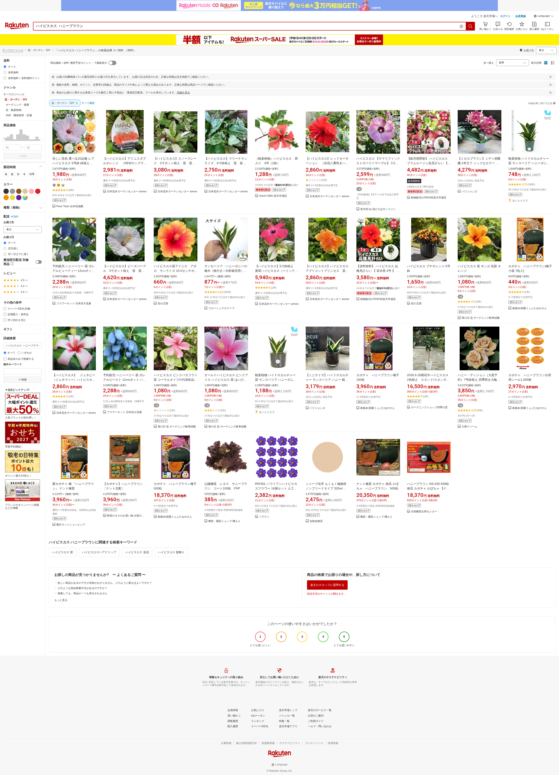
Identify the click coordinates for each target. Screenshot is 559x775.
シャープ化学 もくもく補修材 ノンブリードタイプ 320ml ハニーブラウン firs (326, 488)
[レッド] (37, 191)
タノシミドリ (520, 200)
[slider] (3, 140)
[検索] (470, 26)
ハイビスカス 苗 (62, 552)
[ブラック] (6, 191)
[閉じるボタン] (550, 76)
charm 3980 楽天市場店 (273, 196)
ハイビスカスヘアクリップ (99, 552)
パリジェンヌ (469, 191)
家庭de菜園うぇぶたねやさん (529, 308)
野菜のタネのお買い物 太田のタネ (127, 515)
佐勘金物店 (316, 521)
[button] (544, 16)
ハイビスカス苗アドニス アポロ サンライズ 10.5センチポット (175, 270)
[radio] (4, 66)
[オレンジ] (6, 197)
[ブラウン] (18, 191)
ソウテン (264, 516)
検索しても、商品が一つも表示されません (82, 593)
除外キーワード (12, 364)
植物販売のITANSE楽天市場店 (428, 197)
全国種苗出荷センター (424, 511)
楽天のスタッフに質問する (327, 585)
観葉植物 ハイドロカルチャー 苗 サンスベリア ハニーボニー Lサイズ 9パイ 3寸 (276, 379)
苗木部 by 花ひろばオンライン (378, 209)
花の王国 (163, 303)
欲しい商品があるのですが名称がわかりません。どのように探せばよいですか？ (105, 582)
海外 (16, 216)
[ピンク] (31, 191)
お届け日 (8, 237)
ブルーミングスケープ (221, 308)
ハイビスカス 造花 (137, 552)
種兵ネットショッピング (70, 524)
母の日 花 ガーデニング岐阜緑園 (481, 318)
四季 (32, 174)
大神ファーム (469, 426)
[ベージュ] (25, 191)
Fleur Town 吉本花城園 (69, 206)
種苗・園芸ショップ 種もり (224, 521)
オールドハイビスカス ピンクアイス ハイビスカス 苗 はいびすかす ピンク (226, 379)
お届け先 (8, 222)
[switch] (39, 262)
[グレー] (12, 191)
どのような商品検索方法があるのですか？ (82, 588)
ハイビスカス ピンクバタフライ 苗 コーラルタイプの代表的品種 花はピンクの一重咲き (175, 379)
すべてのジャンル (12, 50)
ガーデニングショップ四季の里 (429, 407)
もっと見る (60, 600)
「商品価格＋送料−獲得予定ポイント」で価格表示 (77, 62)
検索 (24, 156)
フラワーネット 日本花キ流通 (73, 303)
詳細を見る (183, 92)
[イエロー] (12, 197)
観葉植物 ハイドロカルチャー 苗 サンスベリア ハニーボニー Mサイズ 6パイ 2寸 (529, 163)
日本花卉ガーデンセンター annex (127, 191)
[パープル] (18, 197)
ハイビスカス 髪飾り (171, 552)
